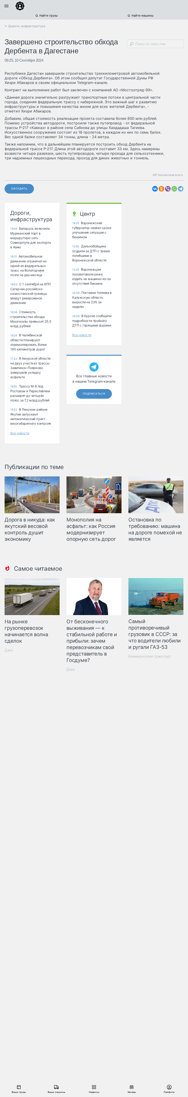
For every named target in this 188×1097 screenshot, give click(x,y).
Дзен (9, 650)
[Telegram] (180, 189)
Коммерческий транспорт (149, 656)
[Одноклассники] (161, 189)
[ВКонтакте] (155, 189)
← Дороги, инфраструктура (25, 26)
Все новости (19, 433)
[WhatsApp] (174, 189)
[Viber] (168, 189)
